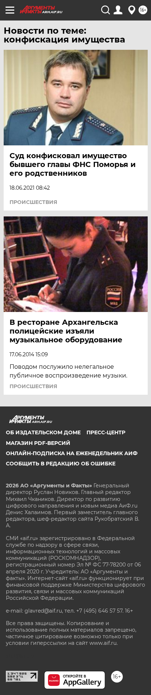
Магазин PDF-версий (38, 443)
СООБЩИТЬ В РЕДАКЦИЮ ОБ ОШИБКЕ (60, 463)
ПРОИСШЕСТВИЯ (33, 202)
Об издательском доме (43, 432)
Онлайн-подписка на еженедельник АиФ (71, 453)
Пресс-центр (105, 432)
